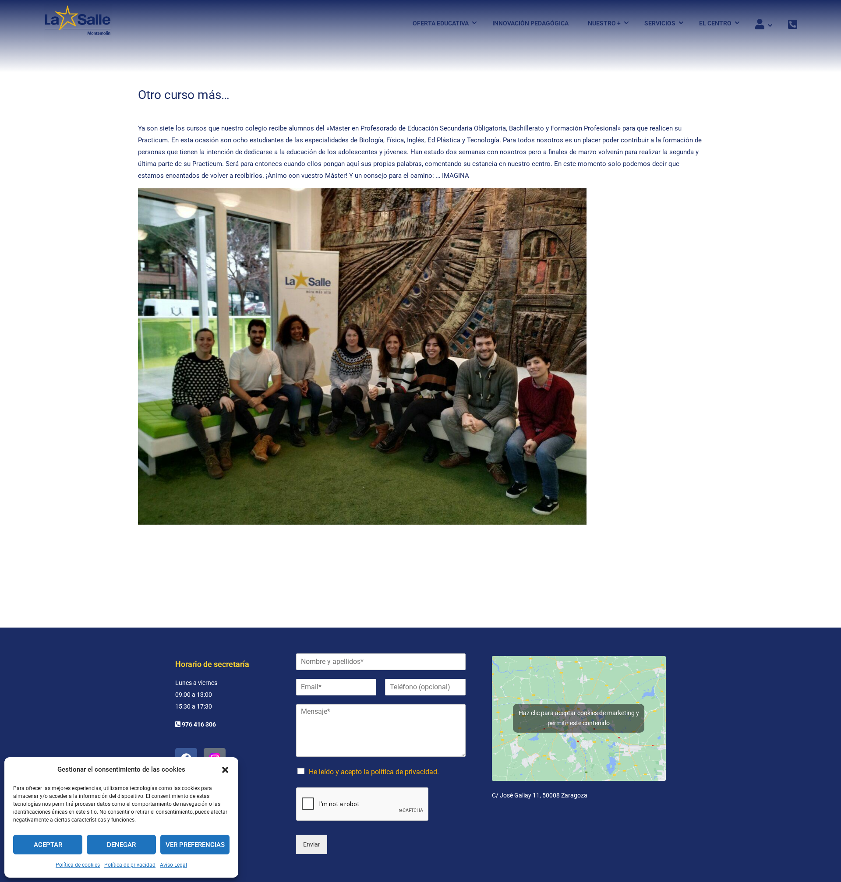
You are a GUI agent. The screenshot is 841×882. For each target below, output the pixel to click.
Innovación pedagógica (530, 23)
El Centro (715, 23)
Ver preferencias (195, 845)
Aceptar (48, 845)
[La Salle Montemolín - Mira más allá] (78, 23)
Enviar (311, 844)
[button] (225, 770)
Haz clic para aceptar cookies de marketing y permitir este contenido (579, 718)
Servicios (659, 23)
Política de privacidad (129, 865)
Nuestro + (604, 23)
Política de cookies (78, 865)
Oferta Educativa (441, 23)
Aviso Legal (173, 865)
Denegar (121, 845)
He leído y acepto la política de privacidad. (374, 772)
